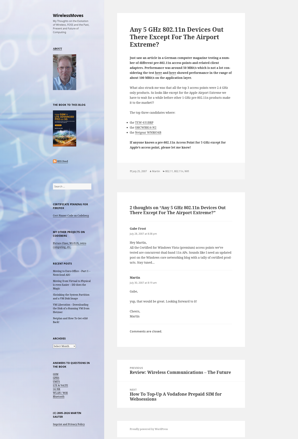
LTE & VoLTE (60, 385)
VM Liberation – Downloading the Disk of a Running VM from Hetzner (71, 308)
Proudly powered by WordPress (149, 429)
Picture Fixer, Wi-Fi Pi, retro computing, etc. (69, 245)
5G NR (56, 389)
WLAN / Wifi (60, 393)
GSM (55, 374)
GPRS (56, 378)
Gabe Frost (138, 229)
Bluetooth (58, 396)
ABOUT (57, 48)
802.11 (169, 171)
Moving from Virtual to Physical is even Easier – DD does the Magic (72, 284)
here (158, 73)
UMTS (56, 381)
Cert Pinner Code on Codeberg (71, 215)
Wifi (187, 171)
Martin (156, 171)
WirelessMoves (68, 15)
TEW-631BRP (144, 123)
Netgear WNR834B (148, 132)
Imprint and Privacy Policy (69, 424)
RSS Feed (62, 161)
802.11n (178, 171)
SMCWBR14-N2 (145, 127)
